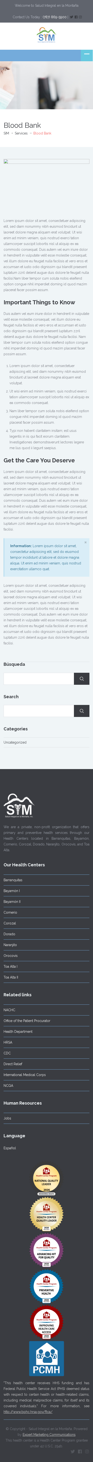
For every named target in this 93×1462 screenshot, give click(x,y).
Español (10, 1148)
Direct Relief (13, 1064)
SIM (6, 133)
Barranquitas (13, 880)
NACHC (9, 1010)
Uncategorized (15, 742)
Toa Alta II (11, 977)
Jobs (7, 1118)
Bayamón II (12, 902)
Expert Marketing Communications (49, 1435)
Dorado (9, 934)
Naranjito (10, 945)
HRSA (8, 1042)
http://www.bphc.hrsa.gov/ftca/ (28, 1412)
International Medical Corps (25, 1075)
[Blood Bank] (46, 185)
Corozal (10, 923)
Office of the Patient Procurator (27, 1021)
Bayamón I (12, 891)
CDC (7, 1053)
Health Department (18, 1032)
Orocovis (11, 956)
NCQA (8, 1086)
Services (21, 133)
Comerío (10, 912)
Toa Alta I (10, 966)
